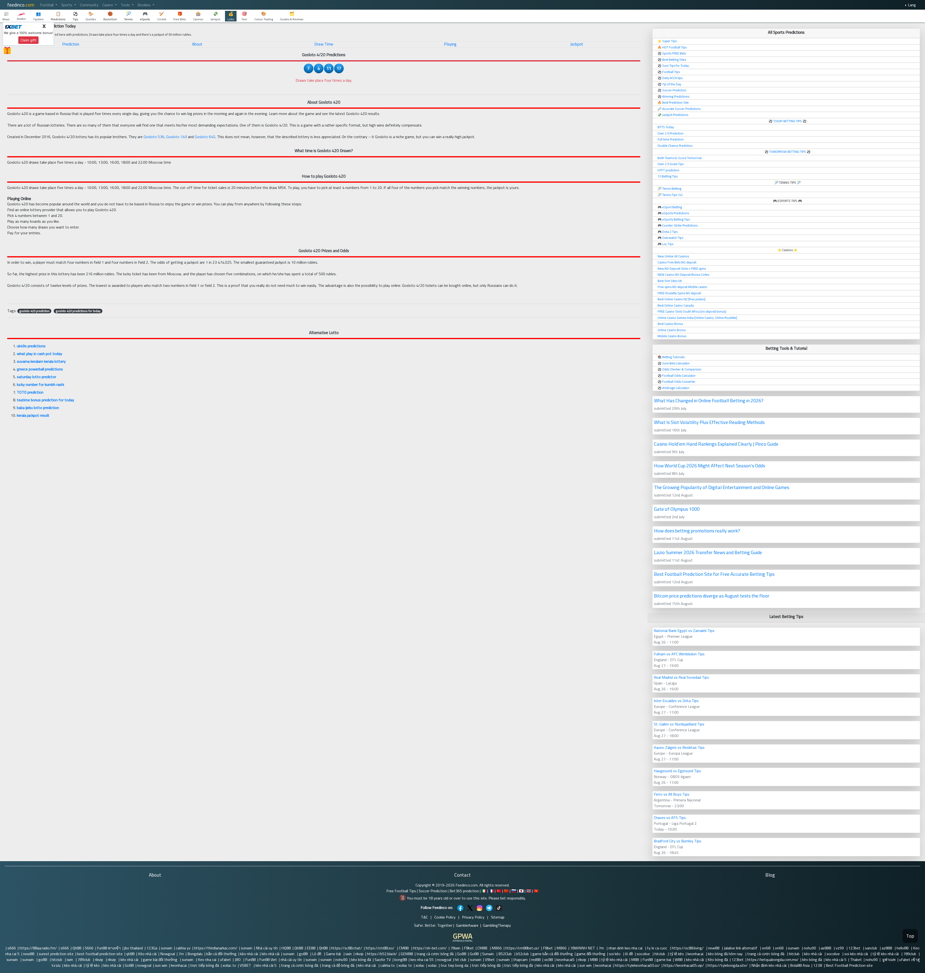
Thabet (856, 959)
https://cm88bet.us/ (522, 948)
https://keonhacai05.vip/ (683, 965)
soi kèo (615, 953)
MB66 (497, 948)
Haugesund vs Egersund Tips (677, 770)
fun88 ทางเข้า (109, 948)
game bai (663, 959)
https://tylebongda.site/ (727, 965)
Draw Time (323, 44)
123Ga (151, 948)
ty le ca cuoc (657, 948)
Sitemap (497, 917)
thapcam (520, 959)
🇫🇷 (491, 890)
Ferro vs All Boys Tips (671, 794)
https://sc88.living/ (688, 948)
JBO (238, 959)
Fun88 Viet (268, 959)
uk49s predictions (31, 345)
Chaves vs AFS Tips (670, 817)
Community (89, 4)
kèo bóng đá (361, 959)
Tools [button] (126, 4)
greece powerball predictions (40, 369)
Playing (450, 44)
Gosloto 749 (176, 136)
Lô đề (317, 953)
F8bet (469, 948)
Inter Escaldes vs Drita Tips (676, 700)
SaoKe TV (383, 959)
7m (602, 948)
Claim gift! (28, 40)
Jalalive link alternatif (741, 948)
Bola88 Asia (800, 965)
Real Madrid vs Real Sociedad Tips (681, 677)
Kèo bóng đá (717, 959)
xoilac (420, 965)
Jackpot (576, 44)
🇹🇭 (528, 890)
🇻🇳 (536, 890)
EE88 (311, 948)
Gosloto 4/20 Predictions (323, 55)
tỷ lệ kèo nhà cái (886, 953)
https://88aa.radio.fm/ (38, 948)
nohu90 (810, 948)
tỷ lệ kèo (677, 953)
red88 (536, 959)
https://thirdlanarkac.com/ (215, 948)
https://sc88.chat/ (346, 948)
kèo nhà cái (249, 953)
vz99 (840, 948)
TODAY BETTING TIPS (788, 121)
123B (817, 965)
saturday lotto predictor (36, 376)
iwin (348, 953)
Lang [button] (911, 4)
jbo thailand (133, 948)
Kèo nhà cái (147, 953)
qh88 (130, 953)
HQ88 (286, 948)
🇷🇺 (513, 890)
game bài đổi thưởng (160, 959)
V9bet (490, 959)
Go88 (461, 953)
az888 (887, 948)
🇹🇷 (498, 890)
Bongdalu (195, 953)
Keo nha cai (207, 959)
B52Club (505, 953)
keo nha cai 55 (422, 959)
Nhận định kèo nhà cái (768, 965)
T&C (424, 917)
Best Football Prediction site (849, 965)
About (197, 44)
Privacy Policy (473, 917)
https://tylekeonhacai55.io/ (637, 965)
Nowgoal (167, 953)
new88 (714, 948)
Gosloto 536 (154, 136)
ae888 (826, 948)
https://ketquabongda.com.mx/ (773, 959)
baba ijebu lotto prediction (38, 407)
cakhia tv (387, 965)
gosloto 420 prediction (34, 311)
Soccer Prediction (433, 890)
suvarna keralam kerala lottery (41, 361)
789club (910, 953)
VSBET (246, 965)
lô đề (629, 953)
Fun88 (250, 959)
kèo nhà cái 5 (836, 959)
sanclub (871, 948)
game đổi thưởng (590, 953)
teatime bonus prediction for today (45, 399)
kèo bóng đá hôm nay (726, 953)
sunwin (166, 948)
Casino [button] (108, 4)
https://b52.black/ (382, 953)
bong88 (400, 959)
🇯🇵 (521, 890)
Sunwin (488, 953)
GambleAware (467, 925)
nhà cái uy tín (291, 959)
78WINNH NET (582, 948)
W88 (678, 959)
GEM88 (407, 953)
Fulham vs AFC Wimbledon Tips (679, 654)
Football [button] (47, 4)
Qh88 (77, 948)
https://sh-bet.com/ (430, 948)
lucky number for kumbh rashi (40, 384)
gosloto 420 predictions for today (78, 311)
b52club (522, 953)
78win (455, 948)
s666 (11, 948)
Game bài (334, 953)
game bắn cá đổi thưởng (552, 953)
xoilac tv (229, 965)
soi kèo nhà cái (856, 953)
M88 (594, 959)
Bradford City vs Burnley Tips (677, 841)
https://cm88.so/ (380, 948)
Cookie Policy (445, 917)
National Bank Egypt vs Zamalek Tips (684, 630)
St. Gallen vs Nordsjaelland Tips (679, 724)
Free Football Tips (401, 890)
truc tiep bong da (454, 965)
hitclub (660, 953)
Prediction (70, 44)
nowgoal (444, 959)
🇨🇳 (506, 890)
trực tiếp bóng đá (204, 965)
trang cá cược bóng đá (435, 953)
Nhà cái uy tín (267, 948)
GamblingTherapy (497, 925)
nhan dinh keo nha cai (625, 948)
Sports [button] (67, 4)
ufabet (225, 959)
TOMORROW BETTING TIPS (787, 151)
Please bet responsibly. (507, 898)
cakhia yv (183, 948)
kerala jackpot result (33, 415)
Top (910, 936)
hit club (460, 959)
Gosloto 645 (205, 136)
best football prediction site (100, 953)
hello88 (903, 948)
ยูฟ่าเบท (888, 959)
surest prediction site (56, 953)
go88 (304, 953)
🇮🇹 (484, 890)
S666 (89, 948)
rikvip (359, 953)
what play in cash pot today (39, 353)
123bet (854, 948)
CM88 (404, 948)
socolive (644, 953)
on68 (766, 948)
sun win (161, 965)
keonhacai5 (565, 959)
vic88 (548, 959)
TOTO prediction (30, 392)
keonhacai (695, 953)
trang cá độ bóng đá (338, 965)
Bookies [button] (145, 4)
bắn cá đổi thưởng (221, 953)
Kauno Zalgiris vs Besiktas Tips (679, 747)
